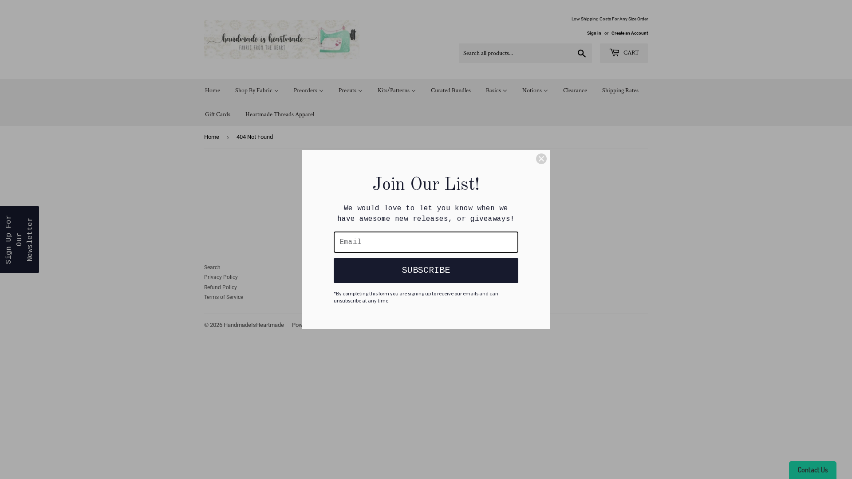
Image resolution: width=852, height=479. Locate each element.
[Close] (541, 158)
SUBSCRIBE (426, 270)
